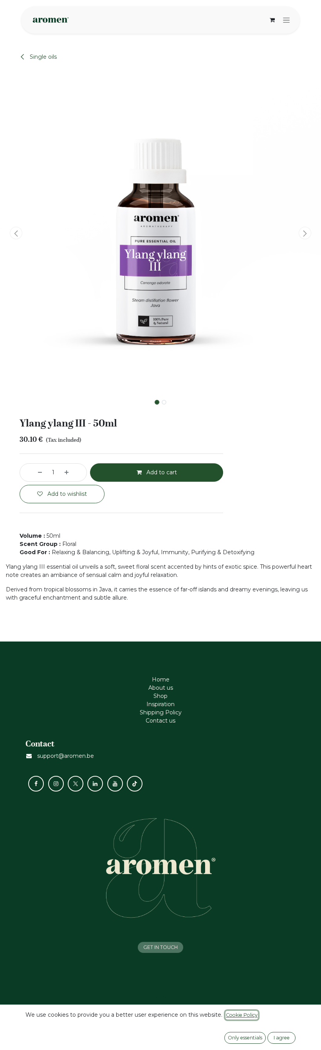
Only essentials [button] (245, 1038)
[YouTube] (115, 784)
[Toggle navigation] (286, 20)
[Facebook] (36, 784)
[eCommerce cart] (272, 20)
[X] (75, 784)
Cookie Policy (242, 1015)
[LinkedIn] (95, 784)
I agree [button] (282, 1038)
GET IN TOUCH (160, 947)
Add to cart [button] (161, 472)
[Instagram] (56, 784)
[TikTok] (134, 784)
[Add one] (74, 472)
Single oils (42, 56)
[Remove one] (33, 472)
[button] (16, 233)
